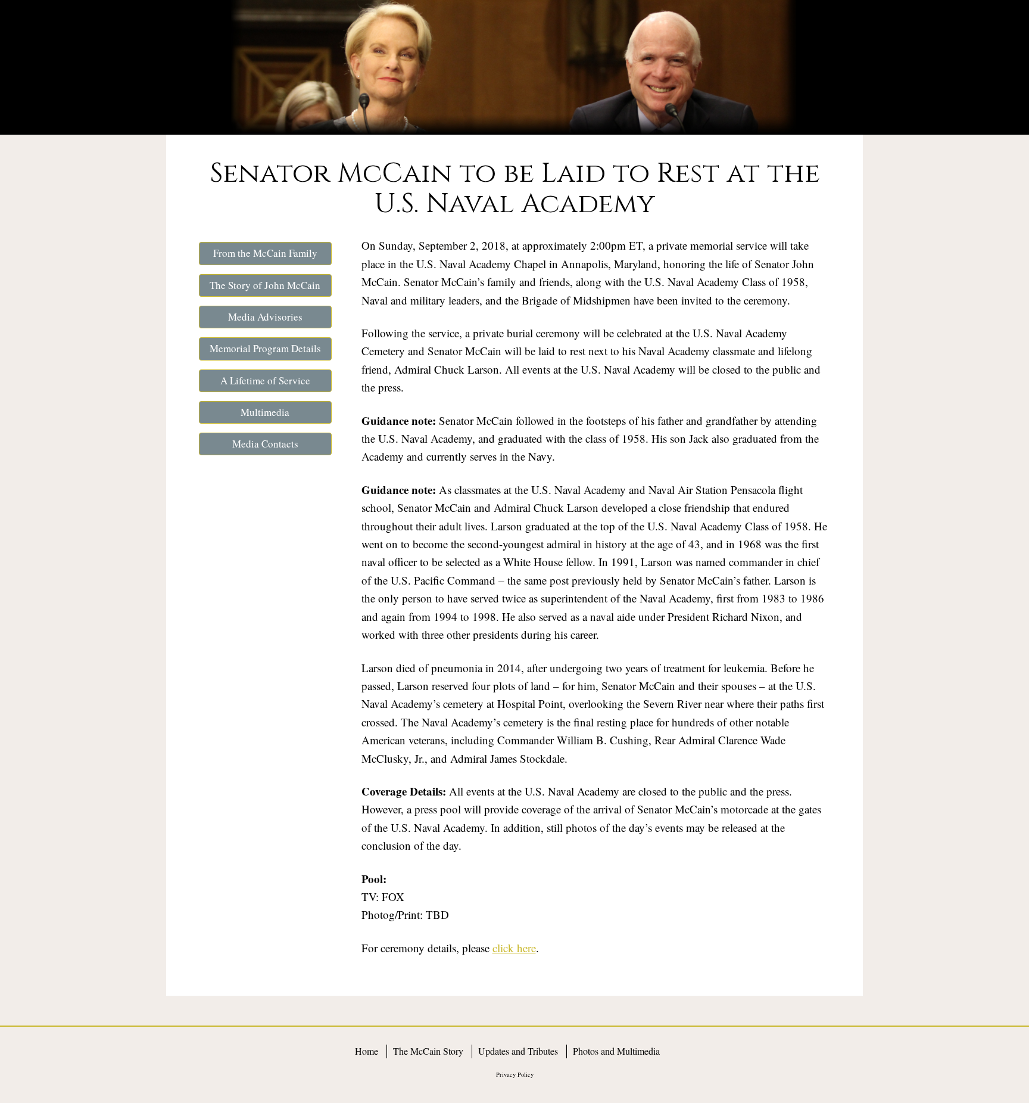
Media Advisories (265, 317)
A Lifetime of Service (265, 380)
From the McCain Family (265, 253)
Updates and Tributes (518, 1051)
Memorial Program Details (265, 348)
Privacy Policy (515, 1074)
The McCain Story (428, 1051)
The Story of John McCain (265, 285)
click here (514, 947)
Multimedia (265, 412)
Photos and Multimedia (616, 1051)
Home (366, 1051)
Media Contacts (265, 443)
